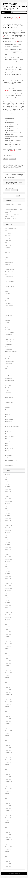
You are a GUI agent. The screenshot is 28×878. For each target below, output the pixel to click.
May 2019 (7, 682)
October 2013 (8, 844)
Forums (6, 308)
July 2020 (7, 648)
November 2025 (8, 496)
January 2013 (8, 866)
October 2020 (8, 641)
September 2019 (8, 672)
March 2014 (7, 832)
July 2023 (7, 564)
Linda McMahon (8, 334)
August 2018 (8, 704)
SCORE (7, 390)
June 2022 (7, 595)
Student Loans (8, 400)
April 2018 (7, 714)
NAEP (6, 354)
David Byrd (7, 293)
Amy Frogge (7, 235)
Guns (6, 310)
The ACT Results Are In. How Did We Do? (13, 26)
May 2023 (7, 569)
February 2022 (8, 605)
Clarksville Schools (9, 271)
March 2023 (7, 573)
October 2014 (8, 815)
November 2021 (8, 612)
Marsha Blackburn (9, 342)
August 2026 (8, 474)
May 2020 (7, 653)
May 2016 (7, 769)
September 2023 (8, 559)
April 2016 (7, 772)
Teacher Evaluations (9, 412)
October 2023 (8, 556)
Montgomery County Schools (11, 351)
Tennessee (5, 167)
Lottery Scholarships (9, 339)
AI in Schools (8, 233)
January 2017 (8, 750)
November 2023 (8, 554)
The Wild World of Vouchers (11, 218)
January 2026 (8, 491)
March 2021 (7, 629)
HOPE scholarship (6, 36)
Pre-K (6, 368)
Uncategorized (8, 453)
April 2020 (7, 656)
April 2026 (7, 484)
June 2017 (7, 738)
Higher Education (9, 315)
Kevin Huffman (8, 329)
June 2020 (7, 651)
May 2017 (7, 740)
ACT (6, 165)
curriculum (7, 288)
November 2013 (8, 842)
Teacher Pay (7, 414)
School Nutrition (8, 383)
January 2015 (8, 808)
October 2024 (8, 527)
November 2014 (8, 813)
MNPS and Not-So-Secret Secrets (12, 207)
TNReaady (7, 441)
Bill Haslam (7, 247)
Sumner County (8, 404)
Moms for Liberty (8, 349)
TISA (6, 438)
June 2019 (7, 680)
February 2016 (8, 776)
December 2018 (8, 694)
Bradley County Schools (10, 255)
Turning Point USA (9, 448)
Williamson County (9, 465)
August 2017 (8, 733)
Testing (21, 164)
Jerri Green (7, 325)
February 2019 (8, 689)
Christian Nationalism (9, 269)
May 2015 (7, 798)
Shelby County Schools (10, 395)
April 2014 (7, 830)
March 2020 (7, 658)
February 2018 (8, 718)
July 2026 (7, 477)
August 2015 (8, 791)
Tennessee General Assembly (11, 429)
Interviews (7, 322)
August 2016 (8, 762)
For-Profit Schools (9, 303)
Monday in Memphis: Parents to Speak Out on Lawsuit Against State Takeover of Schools (14, 211)
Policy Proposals (8, 366)
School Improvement (14, 164)
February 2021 (8, 631)
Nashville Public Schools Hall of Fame (13, 204)
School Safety (8, 385)
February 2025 (8, 518)
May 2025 (7, 511)
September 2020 (8, 643)
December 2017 (8, 723)
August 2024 (8, 532)
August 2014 (8, 820)
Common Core (8, 279)
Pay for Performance (9, 361)
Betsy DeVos (8, 245)
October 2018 (8, 699)
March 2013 (7, 861)
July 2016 (7, 764)
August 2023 (8, 561)
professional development (10, 371)
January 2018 (8, 721)
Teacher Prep (8, 416)
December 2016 (8, 752)
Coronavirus (7, 284)
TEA (6, 409)
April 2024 (7, 542)
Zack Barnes (18, 24)
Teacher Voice (8, 424)
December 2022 (8, 581)
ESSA (6, 300)
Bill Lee (7, 250)
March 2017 (7, 745)
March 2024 (7, 544)
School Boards (8, 375)
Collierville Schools (9, 276)
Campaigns (7, 259)
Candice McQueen (9, 262)
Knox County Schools (9, 332)
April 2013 (7, 859)
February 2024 (8, 547)
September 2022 (8, 588)
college (6, 274)
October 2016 (8, 757)
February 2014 (8, 834)
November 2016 (8, 755)
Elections (7, 298)
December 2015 (8, 781)
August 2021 (8, 619)
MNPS (8, 164)
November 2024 (8, 525)
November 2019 (8, 668)
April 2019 (7, 685)
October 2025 (8, 498)
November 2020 (8, 639)
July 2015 (7, 793)
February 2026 (8, 489)
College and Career (12, 165)
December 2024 (8, 523)
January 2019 (8, 692)
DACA (6, 291)
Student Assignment (9, 397)
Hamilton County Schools (10, 313)
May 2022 (7, 598)
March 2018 (7, 716)
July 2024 (7, 535)
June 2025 (7, 508)
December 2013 (8, 839)
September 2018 (8, 701)
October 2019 (8, 670)
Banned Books (8, 240)
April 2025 (7, 513)
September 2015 (8, 788)
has (17, 41)
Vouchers (7, 458)
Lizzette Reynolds (9, 337)
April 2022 (7, 600)
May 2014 (7, 827)
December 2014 (8, 810)
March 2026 (7, 486)
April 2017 (7, 743)
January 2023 (8, 578)
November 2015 (8, 784)
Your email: (5, 153)
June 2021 (7, 622)
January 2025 (8, 520)
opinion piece (8, 356)
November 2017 (8, 726)
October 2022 (8, 585)
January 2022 (8, 607)
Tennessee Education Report (15, 5)
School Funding (8, 378)
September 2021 (8, 617)
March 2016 (7, 774)
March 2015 (7, 803)
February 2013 (8, 863)
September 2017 (8, 730)
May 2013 (7, 856)
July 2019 (7, 677)
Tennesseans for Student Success (12, 426)
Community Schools (9, 281)
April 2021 (7, 627)
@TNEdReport (13, 150)
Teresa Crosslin (8, 431)
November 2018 (8, 697)
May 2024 (7, 540)
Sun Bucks (7, 407)
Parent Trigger (8, 358)
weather (6, 462)
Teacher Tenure (8, 421)
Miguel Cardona (8, 344)
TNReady (7, 443)
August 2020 (8, 646)
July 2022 (7, 593)
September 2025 (8, 501)
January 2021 (8, 634)
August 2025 (8, 503)
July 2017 (7, 735)
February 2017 (8, 747)
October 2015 (8, 786)
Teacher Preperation (9, 419)
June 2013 (7, 854)
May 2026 (7, 482)
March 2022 (7, 602)
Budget (6, 257)
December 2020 (8, 636)
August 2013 (8, 849)
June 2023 (7, 566)
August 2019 (8, 675)
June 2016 (7, 767)
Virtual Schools (8, 455)
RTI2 (6, 373)
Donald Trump (8, 296)
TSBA (6, 445)
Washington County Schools (11, 460)
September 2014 (8, 817)
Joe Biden (7, 327)
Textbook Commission (9, 436)
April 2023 (7, 571)
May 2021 (7, 624)
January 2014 (8, 837)
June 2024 (7, 537)
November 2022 (8, 583)
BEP (6, 242)
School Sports (8, 387)
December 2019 (8, 665)
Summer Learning (9, 402)
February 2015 (8, 805)
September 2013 (8, 846)
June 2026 (7, 479)
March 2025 (7, 515)
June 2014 (7, 825)
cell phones (7, 264)
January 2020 (8, 663)
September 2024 (8, 530)
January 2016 (8, 779)
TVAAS (7, 450)
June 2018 (7, 709)
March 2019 (7, 687)
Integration (7, 320)
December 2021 (8, 610)
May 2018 (7, 711)
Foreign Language (9, 305)
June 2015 (7, 796)
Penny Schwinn (8, 363)
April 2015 (7, 801)
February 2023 (8, 576)
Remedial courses (17, 166)
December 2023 (8, 552)
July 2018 (7, 706)
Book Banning (8, 252)
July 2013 (7, 851)
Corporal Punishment (9, 286)
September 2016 (8, 759)
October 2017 (8, 728)
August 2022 (8, 590)
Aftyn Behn (7, 230)
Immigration (7, 317)
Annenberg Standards (9, 238)
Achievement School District (11, 228)
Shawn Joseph (8, 392)
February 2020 (8, 660)
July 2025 (7, 506)
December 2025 (8, 494)
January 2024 (8, 549)
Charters (7, 267)
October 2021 (8, 614)
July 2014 (7, 822)
